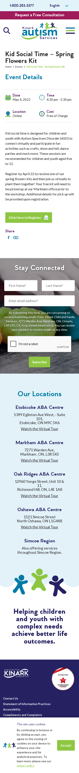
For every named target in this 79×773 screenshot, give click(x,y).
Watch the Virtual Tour (39, 429)
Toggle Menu (70, 30)
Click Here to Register (25, 217)
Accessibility (11, 709)
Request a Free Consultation (39, 15)
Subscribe (39, 362)
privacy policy (25, 765)
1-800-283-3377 (22, 6)
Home (8, 66)
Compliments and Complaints (22, 715)
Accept (65, 745)
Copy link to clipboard (16, 237)
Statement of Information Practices (27, 704)
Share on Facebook (8, 237)
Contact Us (10, 698)
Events (19, 66)
